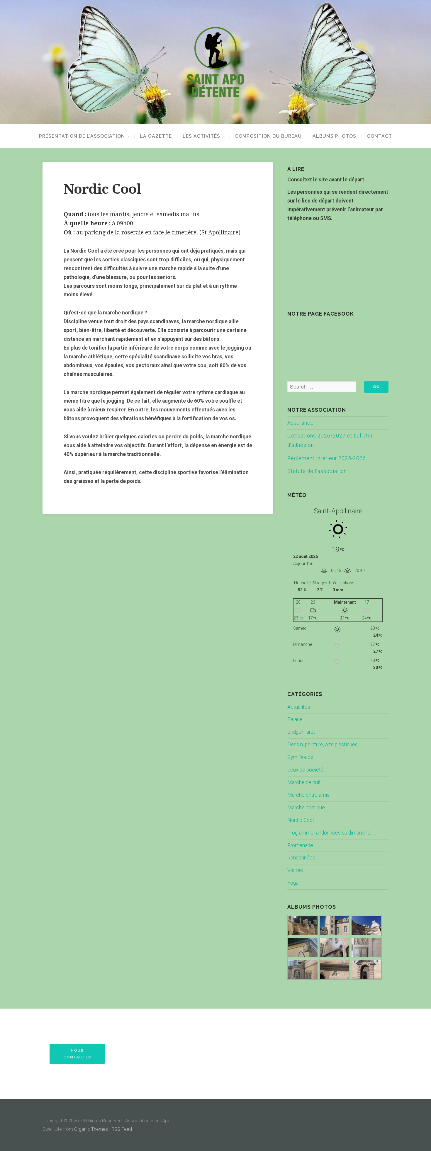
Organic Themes (91, 1129)
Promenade (300, 845)
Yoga (292, 883)
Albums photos (334, 136)
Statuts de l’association (317, 471)
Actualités (298, 707)
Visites (295, 870)
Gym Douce (300, 757)
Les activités (201, 136)
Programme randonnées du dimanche (328, 833)
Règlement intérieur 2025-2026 (326, 458)
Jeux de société (305, 770)
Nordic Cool (300, 820)
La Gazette (156, 136)
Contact (379, 136)
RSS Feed (121, 1129)
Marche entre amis (308, 795)
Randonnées (301, 858)
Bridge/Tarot (301, 732)
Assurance (300, 423)
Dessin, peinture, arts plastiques (322, 745)
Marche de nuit (304, 782)
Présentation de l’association (82, 136)
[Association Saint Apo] (215, 62)
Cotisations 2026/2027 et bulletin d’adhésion (329, 440)
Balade (295, 719)
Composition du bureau (268, 136)
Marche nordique (306, 808)
